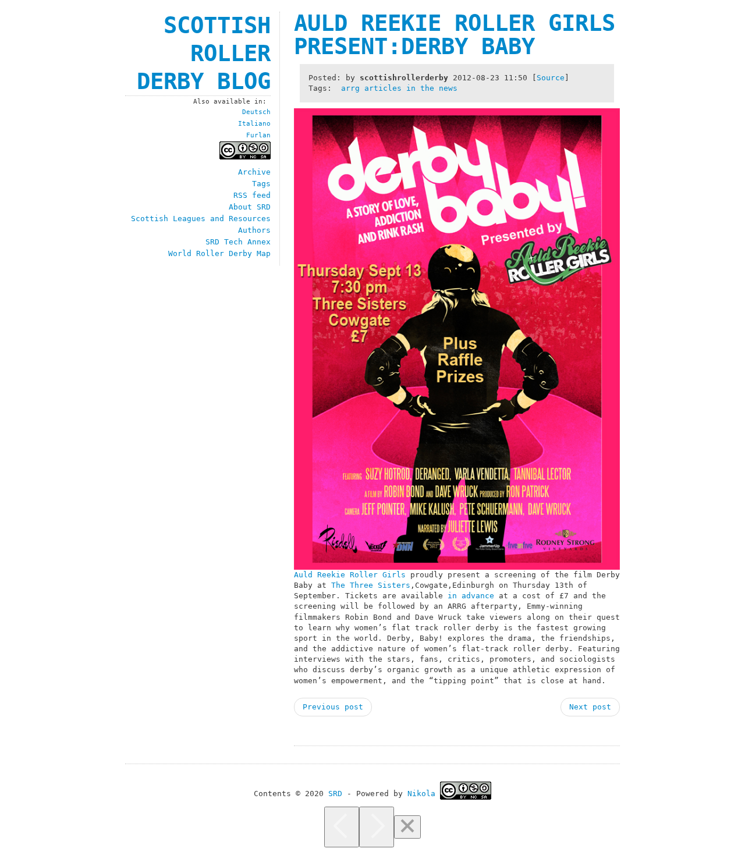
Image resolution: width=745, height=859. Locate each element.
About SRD (250, 207)
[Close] (407, 827)
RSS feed (252, 195)
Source (551, 77)
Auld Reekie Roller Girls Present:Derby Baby (454, 34)
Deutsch (256, 112)
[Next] (376, 827)
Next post (590, 706)
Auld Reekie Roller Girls (350, 574)
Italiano (254, 123)
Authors (254, 230)
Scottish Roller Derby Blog (204, 53)
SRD (335, 793)
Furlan (258, 135)
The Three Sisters (370, 585)
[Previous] (341, 827)
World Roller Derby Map (219, 253)
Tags (261, 183)
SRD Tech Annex (238, 241)
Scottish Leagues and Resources (201, 218)
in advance (471, 595)
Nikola (421, 793)
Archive (254, 172)
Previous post (333, 706)
